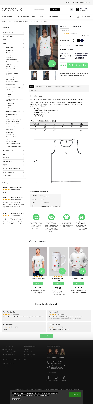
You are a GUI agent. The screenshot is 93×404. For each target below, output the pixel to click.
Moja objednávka (7, 366)
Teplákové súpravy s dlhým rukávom (13, 99)
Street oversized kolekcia (12, 168)
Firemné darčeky (29, 357)
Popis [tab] (31, 86)
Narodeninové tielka (11, 141)
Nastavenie (16, 399)
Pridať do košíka (77, 65)
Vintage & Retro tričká (12, 66)
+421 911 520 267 (56, 361)
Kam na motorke (8, 172)
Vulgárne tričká (10, 79)
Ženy (4, 40)
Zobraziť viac (46, 336)
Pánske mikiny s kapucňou (12, 111)
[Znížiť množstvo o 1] (61, 65)
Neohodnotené (73, 33)
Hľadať (55, 9)
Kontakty (27, 349)
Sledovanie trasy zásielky (9, 352)
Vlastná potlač (8, 36)
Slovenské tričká (10, 68)
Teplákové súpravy (10, 84)
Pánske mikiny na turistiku (13, 121)
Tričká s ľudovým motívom (13, 77)
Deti (4, 154)
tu (48, 395)
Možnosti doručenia (80, 58)
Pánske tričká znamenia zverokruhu (12, 74)
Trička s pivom (10, 55)
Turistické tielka (10, 134)
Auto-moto (9, 64)
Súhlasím (75, 394)
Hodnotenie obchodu (46, 304)
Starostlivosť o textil (8, 363)
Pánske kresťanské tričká (12, 81)
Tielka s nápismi (55, 206)
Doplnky (6, 165)
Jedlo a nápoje (10, 52)
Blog (25, 359)
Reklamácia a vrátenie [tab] (74, 86)
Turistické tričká (10, 57)
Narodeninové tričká (11, 59)
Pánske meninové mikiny (12, 123)
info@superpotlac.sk (58, 366)
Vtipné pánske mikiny (11, 114)
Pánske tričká (9, 47)
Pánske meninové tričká (12, 62)
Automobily (11, 92)
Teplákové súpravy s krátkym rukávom (14, 88)
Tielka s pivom (10, 139)
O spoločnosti (28, 352)
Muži (4, 43)
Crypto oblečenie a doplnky (13, 146)
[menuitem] (9, 17)
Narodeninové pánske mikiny (13, 119)
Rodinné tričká (8, 150)
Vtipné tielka (9, 132)
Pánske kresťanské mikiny (13, 126)
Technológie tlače (29, 354)
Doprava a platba (7, 349)
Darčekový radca (9, 32)
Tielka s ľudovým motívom (13, 143)
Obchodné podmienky (8, 357)
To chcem (38, 283)
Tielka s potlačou (45, 206)
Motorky (10, 94)
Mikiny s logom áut (11, 116)
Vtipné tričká (9, 50)
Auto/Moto (7, 176)
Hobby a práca (10, 71)
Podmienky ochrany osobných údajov (11, 360)
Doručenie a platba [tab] (60, 86)
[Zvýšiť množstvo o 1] (65, 65)
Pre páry (6, 157)
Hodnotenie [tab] (39, 86)
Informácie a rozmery (66, 49)
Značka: (85, 36)
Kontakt (67, 2)
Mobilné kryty (8, 161)
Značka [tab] (48, 86)
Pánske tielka (9, 129)
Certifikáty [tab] (33, 90)
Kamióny (10, 96)
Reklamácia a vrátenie (80, 2)
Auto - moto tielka (11, 136)
